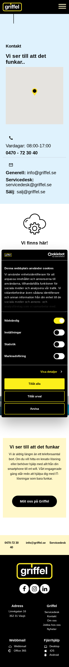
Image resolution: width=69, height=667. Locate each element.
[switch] (59, 332)
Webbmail (17, 646)
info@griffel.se (41, 172)
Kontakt (51, 616)
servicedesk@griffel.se (29, 184)
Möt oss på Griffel (34, 501)
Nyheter (52, 629)
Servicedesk (51, 612)
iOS (51, 650)
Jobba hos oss (52, 624)
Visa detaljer (48, 371)
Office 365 (18, 650)
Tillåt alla (34, 383)
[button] (34, 92)
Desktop (51, 646)
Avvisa (34, 408)
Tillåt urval (35, 396)
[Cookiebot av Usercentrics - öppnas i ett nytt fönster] (49, 254)
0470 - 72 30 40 (22, 152)
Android (53, 654)
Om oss (52, 620)
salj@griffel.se (31, 191)
